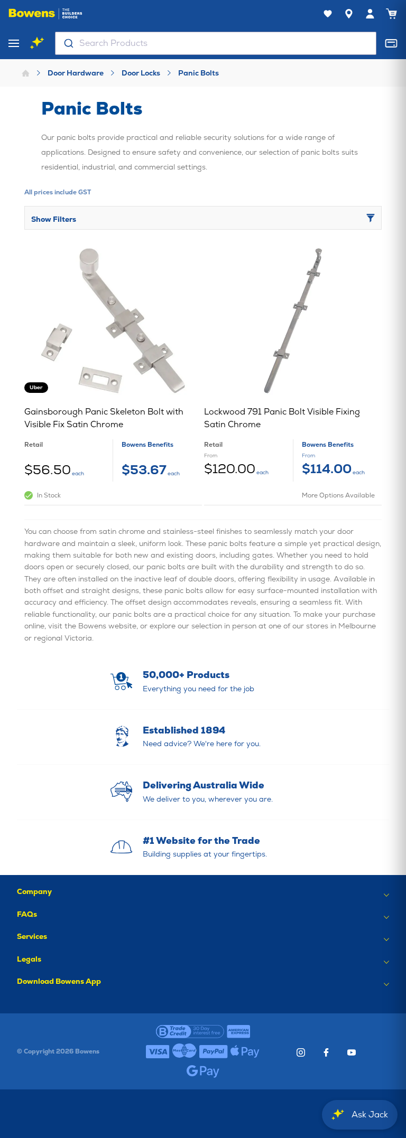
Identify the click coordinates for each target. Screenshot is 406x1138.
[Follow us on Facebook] (326, 1052)
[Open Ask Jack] (37, 43)
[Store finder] (349, 13)
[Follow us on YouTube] (351, 1052)
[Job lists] (327, 13)
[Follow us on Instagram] (301, 1052)
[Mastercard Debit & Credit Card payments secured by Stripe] (184, 1051)
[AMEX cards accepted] (238, 1031)
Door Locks (141, 73)
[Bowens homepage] (45, 13)
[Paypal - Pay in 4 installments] (213, 1051)
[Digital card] (391, 43)
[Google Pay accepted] (203, 1071)
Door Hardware (76, 73)
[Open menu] (13, 43)
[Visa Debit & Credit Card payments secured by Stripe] (158, 1051)
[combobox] (215, 43)
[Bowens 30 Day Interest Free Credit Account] (190, 1031)
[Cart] (391, 13)
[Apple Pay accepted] (245, 1051)
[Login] (370, 13)
